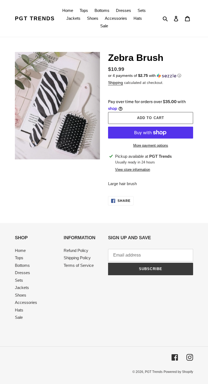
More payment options (150, 145)
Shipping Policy (77, 257)
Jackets (22, 287)
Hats (19, 310)
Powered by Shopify (178, 372)
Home (20, 250)
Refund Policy (76, 250)
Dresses (22, 272)
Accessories (26, 302)
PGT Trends (35, 18)
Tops (19, 257)
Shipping (115, 82)
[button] (144, 75)
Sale (19, 317)
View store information (132, 170)
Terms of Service (79, 265)
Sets (19, 280)
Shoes (20, 295)
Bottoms (22, 265)
